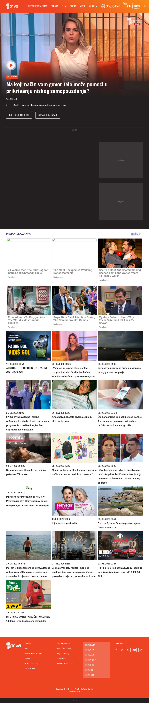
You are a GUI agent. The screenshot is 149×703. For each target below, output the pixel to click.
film (64, 6)
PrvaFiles (89, 675)
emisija (54, 6)
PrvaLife (89, 670)
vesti (92, 6)
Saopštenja (61, 659)
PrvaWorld (90, 660)
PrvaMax (89, 655)
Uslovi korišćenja (64, 649)
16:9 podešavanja (32, 664)
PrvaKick (89, 665)
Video (82, 6)
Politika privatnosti (64, 664)
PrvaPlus (89, 650)
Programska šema (37, 6)
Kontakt (28, 644)
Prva (26, 649)
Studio (27, 659)
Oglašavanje (30, 669)
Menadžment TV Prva (33, 654)
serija (73, 6)
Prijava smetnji (63, 654)
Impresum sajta (63, 644)
